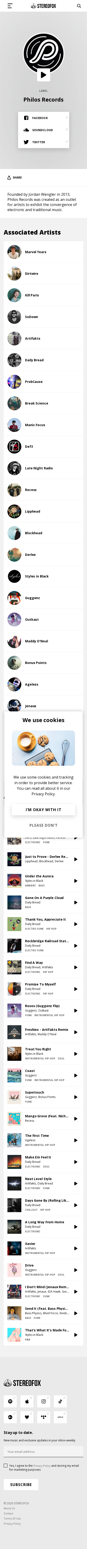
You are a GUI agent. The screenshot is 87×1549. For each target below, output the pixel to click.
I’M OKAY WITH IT (43, 809)
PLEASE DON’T (43, 825)
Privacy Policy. (43, 793)
